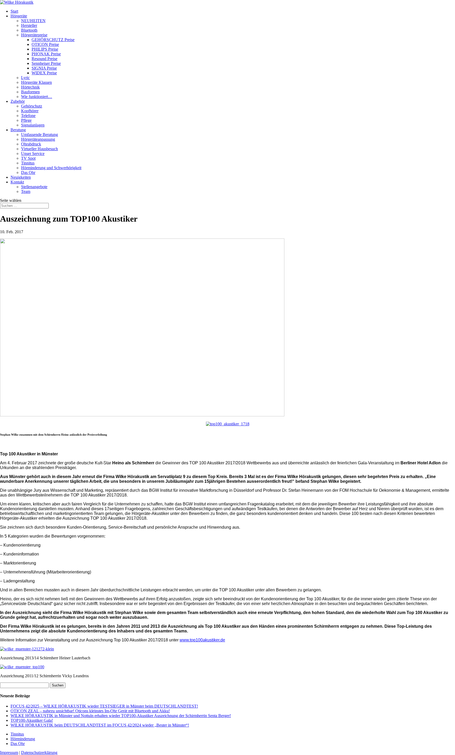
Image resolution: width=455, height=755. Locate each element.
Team (25, 191)
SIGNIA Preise (44, 68)
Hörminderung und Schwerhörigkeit (51, 167)
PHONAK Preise (46, 54)
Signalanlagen (32, 125)
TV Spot (28, 158)
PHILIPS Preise (45, 49)
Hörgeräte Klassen (36, 82)
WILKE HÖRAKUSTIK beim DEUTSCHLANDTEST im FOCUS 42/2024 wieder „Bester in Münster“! (100, 725)
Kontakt (17, 182)
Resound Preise (44, 58)
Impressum (9, 752)
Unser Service (32, 153)
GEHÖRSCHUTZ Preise (53, 39)
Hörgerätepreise (34, 35)
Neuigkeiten (21, 177)
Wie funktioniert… (36, 96)
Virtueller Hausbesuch (39, 149)
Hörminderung (23, 739)
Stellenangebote (34, 186)
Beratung (18, 130)
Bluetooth (29, 30)
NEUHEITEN (33, 20)
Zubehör (18, 101)
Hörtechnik (30, 87)
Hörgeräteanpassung (38, 139)
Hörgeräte (19, 16)
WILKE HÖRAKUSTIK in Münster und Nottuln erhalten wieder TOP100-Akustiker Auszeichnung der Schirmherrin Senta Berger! (121, 715)
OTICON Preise (45, 44)
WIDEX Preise (44, 73)
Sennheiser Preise (46, 63)
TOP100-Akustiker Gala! (32, 720)
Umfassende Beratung (39, 134)
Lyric (25, 77)
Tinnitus (27, 163)
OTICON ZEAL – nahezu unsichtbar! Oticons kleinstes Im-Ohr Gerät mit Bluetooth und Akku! (90, 711)
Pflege (26, 120)
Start (14, 11)
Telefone (28, 115)
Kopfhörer (29, 111)
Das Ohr (28, 172)
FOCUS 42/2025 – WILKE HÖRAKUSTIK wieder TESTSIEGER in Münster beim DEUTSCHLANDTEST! (104, 706)
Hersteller (29, 25)
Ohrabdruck (31, 144)
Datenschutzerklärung (39, 752)
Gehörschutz (31, 106)
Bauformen (30, 92)
